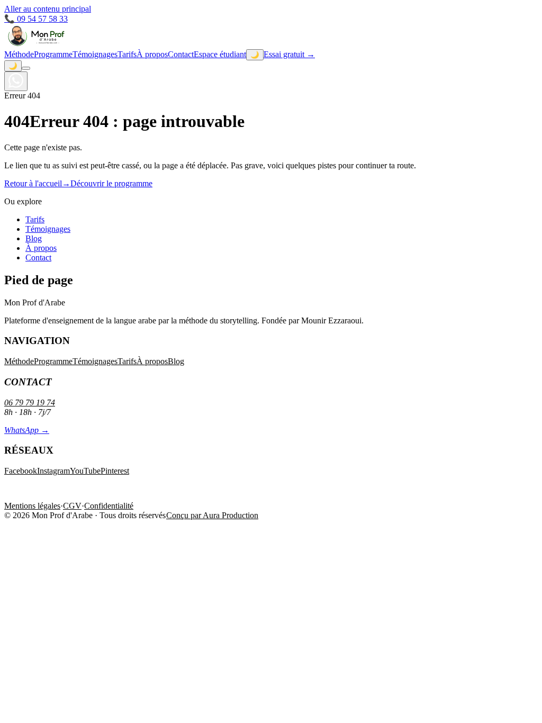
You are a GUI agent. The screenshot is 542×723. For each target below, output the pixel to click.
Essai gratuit (289, 54)
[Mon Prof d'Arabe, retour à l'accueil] (36, 44)
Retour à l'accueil (37, 183)
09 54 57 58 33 (36, 18)
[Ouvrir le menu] (26, 68)
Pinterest (115, 470)
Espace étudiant (220, 54)
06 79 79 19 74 (29, 402)
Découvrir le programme (111, 183)
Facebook (20, 470)
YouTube (85, 470)
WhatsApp (26, 430)
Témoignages (95, 54)
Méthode (19, 54)
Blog (33, 238)
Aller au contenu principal (47, 8)
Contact (181, 54)
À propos (152, 54)
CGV (72, 505)
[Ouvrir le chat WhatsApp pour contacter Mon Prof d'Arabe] (16, 81)
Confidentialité (108, 505)
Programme (53, 54)
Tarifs (127, 54)
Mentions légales (32, 505)
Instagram (53, 470)
